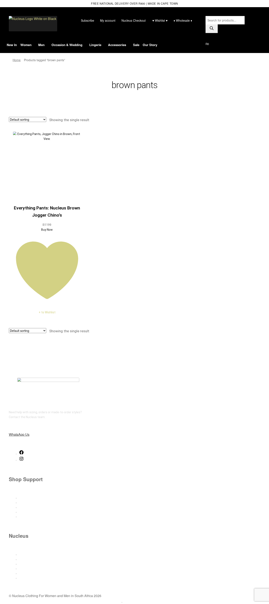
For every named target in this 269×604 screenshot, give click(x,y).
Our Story (150, 44)
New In (12, 44)
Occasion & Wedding (66, 44)
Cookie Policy (28, 578)
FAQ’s (22, 516)
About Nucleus (29, 554)
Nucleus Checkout (133, 20)
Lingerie (95, 44)
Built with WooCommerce (102, 601)
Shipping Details (30, 502)
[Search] (212, 28)
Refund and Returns (32, 512)
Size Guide (26, 498)
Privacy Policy (28, 573)
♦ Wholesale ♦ (183, 20)
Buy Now (47, 229)
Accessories (117, 44)
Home (17, 60)
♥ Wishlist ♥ (159, 20)
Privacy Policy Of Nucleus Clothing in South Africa (46, 601)
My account (107, 20)
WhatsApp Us (19, 434)
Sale (136, 44)
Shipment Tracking (32, 507)
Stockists (25, 564)
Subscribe (87, 20)
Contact (24, 559)
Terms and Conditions (34, 568)
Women (26, 44)
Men (41, 44)
